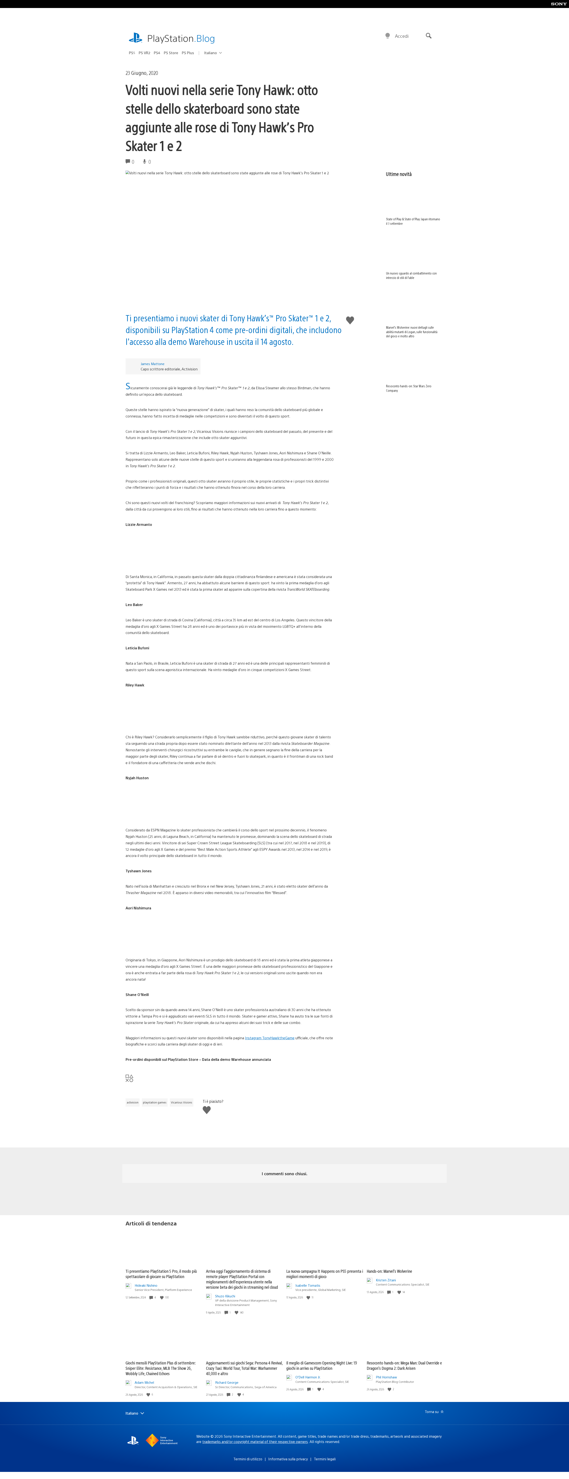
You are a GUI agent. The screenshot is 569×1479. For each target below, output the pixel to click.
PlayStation (181, 38)
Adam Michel (144, 1382)
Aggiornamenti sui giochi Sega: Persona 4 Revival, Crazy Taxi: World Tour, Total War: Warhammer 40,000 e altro (244, 1368)
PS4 (157, 52)
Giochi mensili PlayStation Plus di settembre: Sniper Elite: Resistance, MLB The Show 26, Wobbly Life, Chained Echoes (161, 1368)
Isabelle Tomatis (307, 1285)
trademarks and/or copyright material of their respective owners (255, 1441)
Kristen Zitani (386, 1280)
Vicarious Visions (181, 1102)
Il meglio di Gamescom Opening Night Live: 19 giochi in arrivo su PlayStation (321, 1365)
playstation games (154, 1102)
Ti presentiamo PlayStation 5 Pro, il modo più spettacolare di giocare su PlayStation (161, 1273)
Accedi (402, 36)
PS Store (171, 52)
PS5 (132, 52)
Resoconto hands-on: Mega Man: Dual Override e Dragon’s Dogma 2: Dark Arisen (404, 1365)
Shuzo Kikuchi (225, 1296)
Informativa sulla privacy (288, 1459)
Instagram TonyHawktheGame (270, 1038)
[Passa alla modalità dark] (388, 36)
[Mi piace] (162, 1297)
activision (132, 1102)
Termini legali (325, 1459)
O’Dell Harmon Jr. (308, 1377)
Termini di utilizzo (247, 1459)
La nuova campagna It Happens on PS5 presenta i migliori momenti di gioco (324, 1273)
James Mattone (152, 364)
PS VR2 (144, 52)
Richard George (226, 1382)
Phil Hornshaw (386, 1377)
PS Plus (188, 52)
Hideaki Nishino (146, 1285)
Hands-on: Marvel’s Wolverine (389, 1271)
